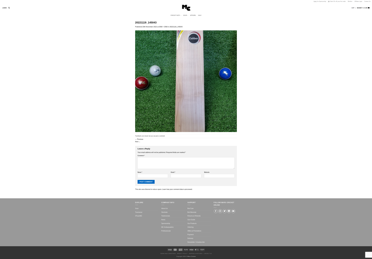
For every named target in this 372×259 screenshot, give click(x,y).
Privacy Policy (182, 253)
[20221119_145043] (186, 81)
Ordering (190, 227)
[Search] (9, 8)
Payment (190, 234)
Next (137, 141)
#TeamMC (138, 216)
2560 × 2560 (163, 27)
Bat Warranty (191, 212)
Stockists (164, 212)
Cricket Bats (175, 15)
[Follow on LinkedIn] (229, 211)
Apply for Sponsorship (320, 1)
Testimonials (165, 216)
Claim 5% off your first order (338, 1)
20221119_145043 (176, 27)
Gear (185, 15)
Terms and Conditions (168, 253)
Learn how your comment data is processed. (177, 189)
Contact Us (367, 1)
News (163, 219)
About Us (164, 208)
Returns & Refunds (194, 216)
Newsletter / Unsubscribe (196, 242)
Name (140, 172)
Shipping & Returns (195, 253)
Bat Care (190, 208)
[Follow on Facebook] (216, 211)
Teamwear (138, 212)
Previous (139, 139)
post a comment (160, 136)
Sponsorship (165, 223)
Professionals (166, 231)
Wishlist (350, 1)
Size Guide (191, 219)
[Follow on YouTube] (233, 211)
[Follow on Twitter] (224, 211)
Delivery (190, 238)
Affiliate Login (358, 1)
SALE (200, 15)
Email (173, 172)
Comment (141, 155)
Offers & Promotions (194, 231)
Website (206, 172)
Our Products (191, 223)
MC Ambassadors (167, 227)
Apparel (193, 15)
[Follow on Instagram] (220, 211)
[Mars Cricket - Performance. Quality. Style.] (186, 8)
